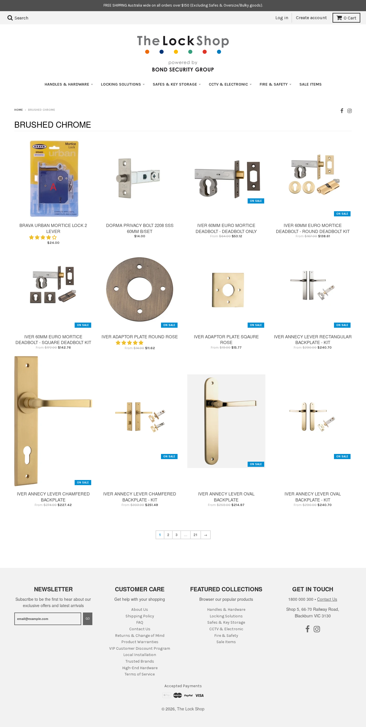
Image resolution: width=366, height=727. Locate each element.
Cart (350, 18)
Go (87, 619)
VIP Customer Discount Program (139, 648)
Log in (281, 17)
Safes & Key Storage (175, 84)
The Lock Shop (190, 709)
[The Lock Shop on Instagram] (349, 110)
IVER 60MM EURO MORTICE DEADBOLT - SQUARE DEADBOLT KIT (53, 339)
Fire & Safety (274, 84)
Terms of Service (140, 674)
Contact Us (139, 629)
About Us (139, 609)
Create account (311, 17)
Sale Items (310, 84)
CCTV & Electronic (228, 84)
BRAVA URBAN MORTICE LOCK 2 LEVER (53, 228)
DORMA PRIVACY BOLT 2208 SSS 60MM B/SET (140, 228)
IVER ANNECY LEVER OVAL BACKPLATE (226, 497)
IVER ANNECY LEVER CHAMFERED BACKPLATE (53, 497)
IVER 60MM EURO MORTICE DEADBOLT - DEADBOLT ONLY (226, 228)
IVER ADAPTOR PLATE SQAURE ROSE (226, 339)
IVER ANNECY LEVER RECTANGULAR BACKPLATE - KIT (313, 339)
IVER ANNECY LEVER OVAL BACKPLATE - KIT (313, 497)
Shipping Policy (140, 616)
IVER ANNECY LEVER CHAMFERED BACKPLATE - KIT (139, 497)
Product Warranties (139, 641)
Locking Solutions (121, 84)
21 (196, 534)
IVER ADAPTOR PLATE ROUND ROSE (140, 336)
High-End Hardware (140, 667)
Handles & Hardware (67, 84)
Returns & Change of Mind (139, 635)
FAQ (139, 622)
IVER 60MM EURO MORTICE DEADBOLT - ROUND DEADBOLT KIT (313, 228)
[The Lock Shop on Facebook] (341, 110)
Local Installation (139, 654)
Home (18, 110)
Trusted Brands (140, 661)
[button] (43, 237)
